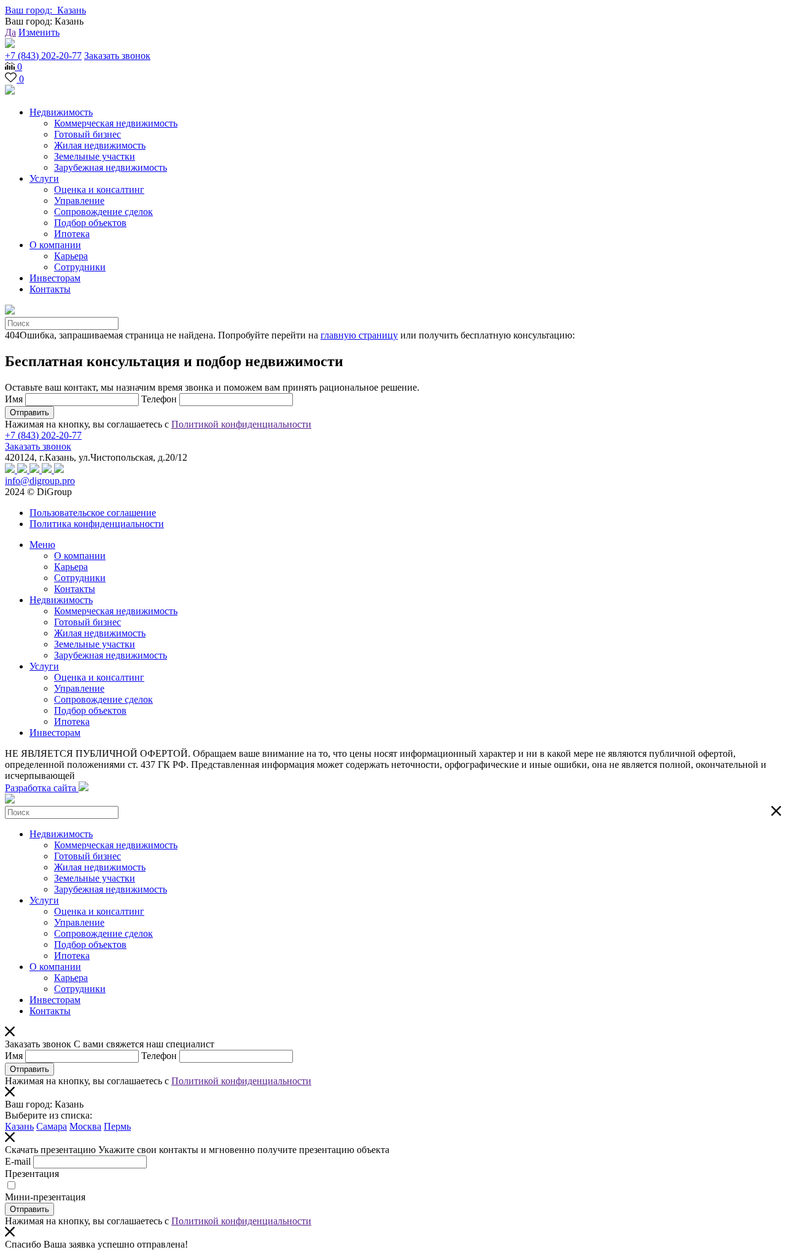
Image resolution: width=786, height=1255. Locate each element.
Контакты (50, 289)
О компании (55, 245)
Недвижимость (61, 112)
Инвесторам (54, 278)
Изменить (39, 32)
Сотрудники (80, 267)
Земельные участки (94, 156)
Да (10, 32)
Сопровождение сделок (103, 211)
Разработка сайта (42, 788)
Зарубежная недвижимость (110, 167)
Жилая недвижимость (100, 145)
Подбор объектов (90, 222)
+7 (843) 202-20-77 (43, 55)
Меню (42, 544)
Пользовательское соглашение (92, 512)
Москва (85, 1126)
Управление (79, 200)
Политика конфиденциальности (96, 523)
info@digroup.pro (40, 480)
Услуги (44, 178)
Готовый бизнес (87, 134)
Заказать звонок (117, 55)
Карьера (71, 256)
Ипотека (72, 234)
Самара (51, 1126)
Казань (19, 1126)
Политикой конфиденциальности (241, 424)
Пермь (117, 1126)
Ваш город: (45, 10)
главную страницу (359, 335)
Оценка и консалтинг (99, 189)
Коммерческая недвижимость (115, 123)
